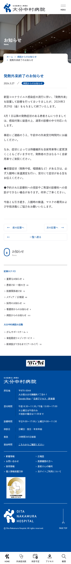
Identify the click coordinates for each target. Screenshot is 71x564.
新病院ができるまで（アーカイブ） (23, 344)
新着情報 (10, 456)
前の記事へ (18, 227)
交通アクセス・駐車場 (44, 399)
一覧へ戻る (35, 237)
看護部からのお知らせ (18, 309)
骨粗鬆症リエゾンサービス (20, 338)
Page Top (63, 528)
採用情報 (10, 466)
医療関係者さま (15, 291)
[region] (35, 297)
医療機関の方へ (45, 461)
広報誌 (41, 456)
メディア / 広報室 (16, 297)
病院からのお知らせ (18, 315)
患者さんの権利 (45, 466)
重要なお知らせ (15, 279)
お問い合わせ (12, 461)
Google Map (24, 399)
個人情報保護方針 (14, 471)
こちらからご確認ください (31, 444)
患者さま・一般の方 (17, 285)
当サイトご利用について (49, 471)
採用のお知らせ (15, 303)
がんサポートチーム (17, 332)
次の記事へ (52, 227)
